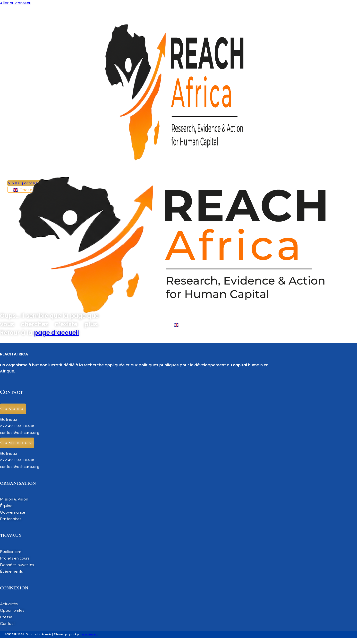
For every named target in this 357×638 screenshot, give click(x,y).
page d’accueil (56, 333)
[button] (13, 409)
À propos (138, 174)
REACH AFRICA (14, 354)
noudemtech (90, 634)
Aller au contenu (15, 3)
